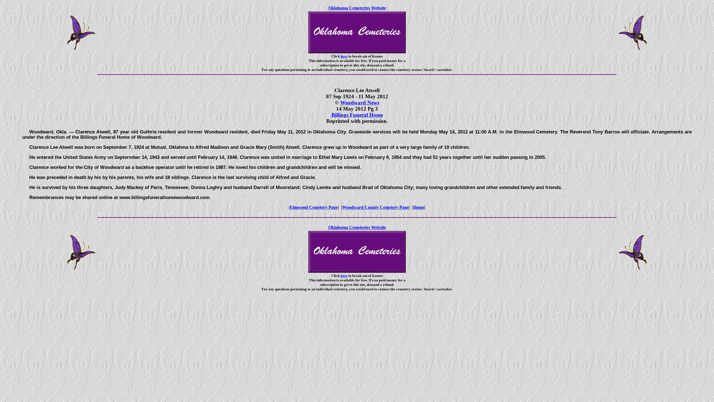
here (344, 56)
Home (418, 207)
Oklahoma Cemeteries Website (357, 8)
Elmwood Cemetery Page (314, 207)
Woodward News (359, 103)
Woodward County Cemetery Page (375, 207)
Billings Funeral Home (357, 115)
